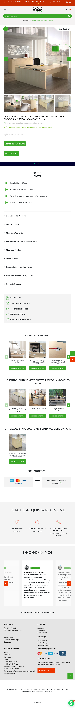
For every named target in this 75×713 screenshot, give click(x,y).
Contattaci (7, 642)
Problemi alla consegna (11, 640)
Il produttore (8, 657)
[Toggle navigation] (4, 9)
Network (7, 655)
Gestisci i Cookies (44, 645)
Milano (68, 662)
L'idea (6, 659)
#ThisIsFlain (37, 702)
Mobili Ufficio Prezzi (11, 664)
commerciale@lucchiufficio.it (15, 630)
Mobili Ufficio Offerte (11, 668)
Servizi (6, 652)
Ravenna (41, 664)
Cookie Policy (42, 643)
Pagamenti (41, 630)
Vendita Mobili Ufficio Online (14, 666)
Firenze (62, 662)
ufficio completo (35, 20)
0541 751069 (11, 628)
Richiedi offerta (11, 153)
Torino (57, 664)
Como (56, 662)
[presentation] (6, 357)
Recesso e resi (8, 637)
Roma (52, 664)
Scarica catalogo (46, 670)
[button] (66, 10)
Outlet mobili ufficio (11, 662)
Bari (39, 662)
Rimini (47, 664)
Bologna (44, 662)
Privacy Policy (42, 640)
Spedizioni (41, 628)
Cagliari (50, 662)
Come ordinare (42, 633)
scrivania (44, 20)
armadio (50, 20)
